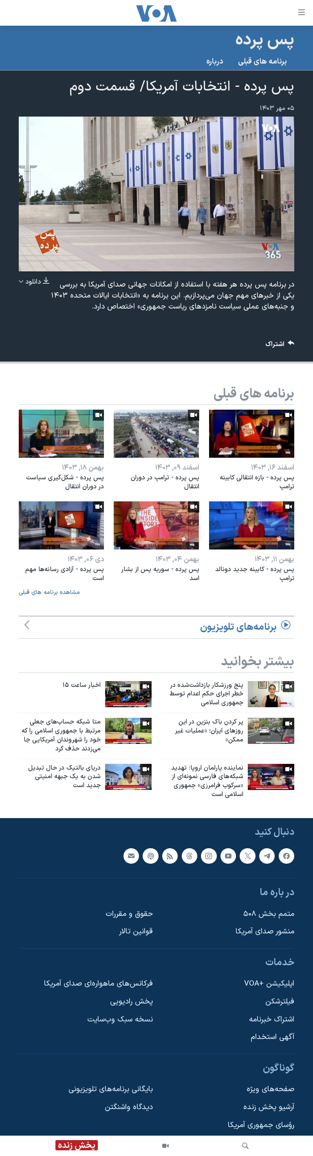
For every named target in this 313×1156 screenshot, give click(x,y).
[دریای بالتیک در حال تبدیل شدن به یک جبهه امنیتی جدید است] (128, 777)
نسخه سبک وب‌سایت (120, 1019)
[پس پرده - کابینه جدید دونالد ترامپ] (251, 525)
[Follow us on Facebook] (286, 855)
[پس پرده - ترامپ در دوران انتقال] (156, 434)
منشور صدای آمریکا (265, 931)
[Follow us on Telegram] (267, 855)
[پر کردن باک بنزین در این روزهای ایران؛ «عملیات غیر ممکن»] (271, 731)
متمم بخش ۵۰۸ (268, 914)
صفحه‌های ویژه (270, 1089)
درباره (214, 61)
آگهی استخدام (272, 1037)
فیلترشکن (279, 1001)
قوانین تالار (136, 931)
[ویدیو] (165, 1146)
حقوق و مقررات (129, 914)
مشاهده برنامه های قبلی (49, 592)
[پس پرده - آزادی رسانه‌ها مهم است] (61, 525)
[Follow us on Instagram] (208, 855)
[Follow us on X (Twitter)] (247, 855)
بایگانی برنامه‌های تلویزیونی (110, 1089)
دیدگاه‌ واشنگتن (129, 1107)
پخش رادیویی (131, 1001)
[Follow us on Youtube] (228, 855)
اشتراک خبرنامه (271, 1019)
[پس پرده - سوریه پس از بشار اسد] (156, 525)
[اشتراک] (131, 855)
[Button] (280, 346)
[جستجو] (245, 1146)
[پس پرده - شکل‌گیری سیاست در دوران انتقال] (61, 434)
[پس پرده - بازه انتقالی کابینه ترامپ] (251, 434)
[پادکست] (150, 855)
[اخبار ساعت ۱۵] (128, 694)
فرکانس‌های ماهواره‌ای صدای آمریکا (98, 983)
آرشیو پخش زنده (268, 1107)
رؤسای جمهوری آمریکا (261, 1125)
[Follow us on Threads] (189, 855)
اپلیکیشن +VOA (269, 983)
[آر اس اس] (170, 855)
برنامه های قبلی (262, 61)
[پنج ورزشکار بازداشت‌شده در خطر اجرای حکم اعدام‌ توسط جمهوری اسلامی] (271, 694)
